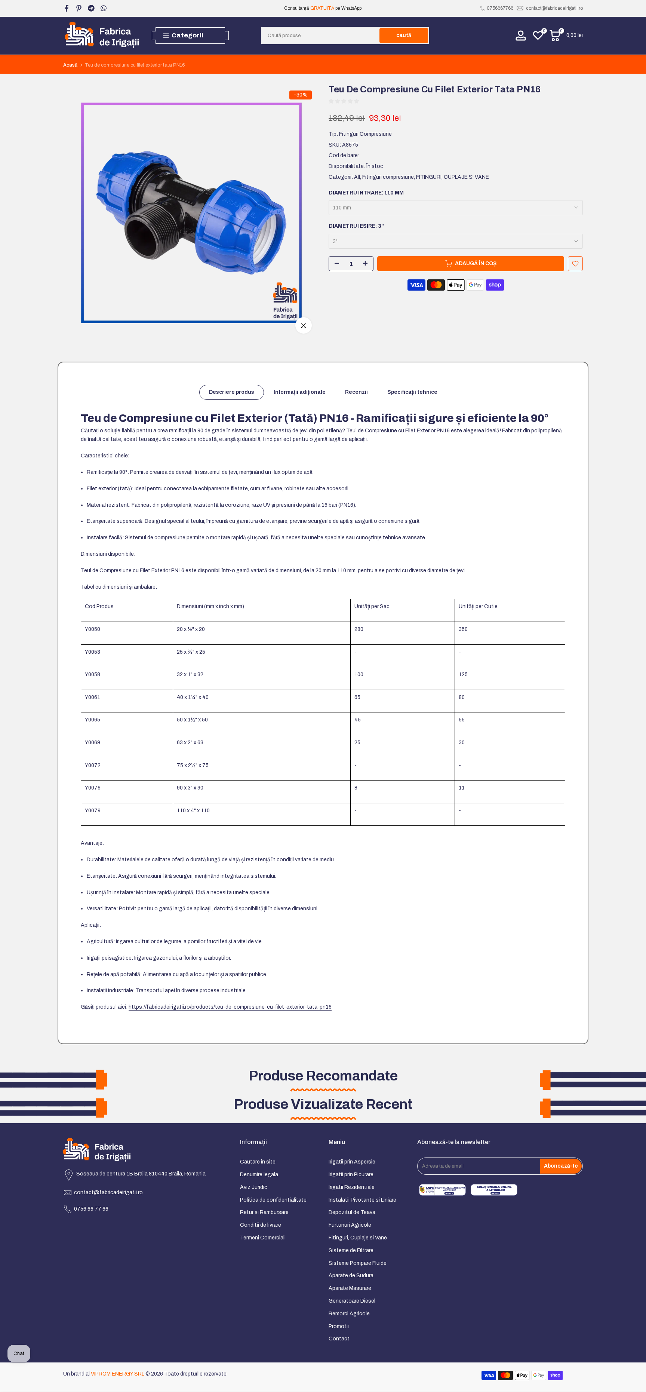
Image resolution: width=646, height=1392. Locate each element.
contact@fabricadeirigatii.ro (554, 8)
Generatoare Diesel (352, 1301)
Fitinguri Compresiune (365, 134)
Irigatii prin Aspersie (352, 1162)
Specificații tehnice (412, 392)
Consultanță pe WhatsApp (323, 8)
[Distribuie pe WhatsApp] (103, 8)
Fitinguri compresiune (388, 177)
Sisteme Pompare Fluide (358, 1263)
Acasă (70, 65)
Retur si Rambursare (264, 1212)
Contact (339, 1339)
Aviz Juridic (253, 1187)
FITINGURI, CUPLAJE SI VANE (452, 177)
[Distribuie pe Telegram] (91, 8)
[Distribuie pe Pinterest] (79, 8)
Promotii (339, 1326)
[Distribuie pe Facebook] (66, 8)
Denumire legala (259, 1174)
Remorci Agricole (349, 1313)
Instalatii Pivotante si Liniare (362, 1200)
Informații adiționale (300, 392)
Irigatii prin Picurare (351, 1174)
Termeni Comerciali (263, 1238)
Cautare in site (258, 1162)
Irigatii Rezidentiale (352, 1187)
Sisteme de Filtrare (351, 1250)
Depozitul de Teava (352, 1212)
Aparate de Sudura (351, 1275)
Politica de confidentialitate (273, 1200)
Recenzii (356, 392)
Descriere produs (231, 392)
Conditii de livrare (260, 1225)
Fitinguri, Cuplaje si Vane (358, 1238)
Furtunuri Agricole (350, 1225)
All (357, 177)
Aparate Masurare (350, 1288)
